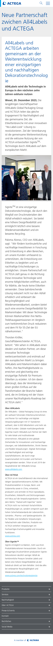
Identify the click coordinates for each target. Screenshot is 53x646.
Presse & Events (8, 610)
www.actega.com (12, 536)
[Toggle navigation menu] (48, 3)
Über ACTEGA (8, 605)
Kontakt (5, 616)
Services (5, 594)
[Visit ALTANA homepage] (26, 640)
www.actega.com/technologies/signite (21, 575)
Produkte (5, 589)
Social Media (7, 626)
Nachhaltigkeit (8, 600)
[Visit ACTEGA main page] (12, 3)
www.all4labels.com (13, 469)
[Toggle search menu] (41, 3)
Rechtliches (6, 621)
